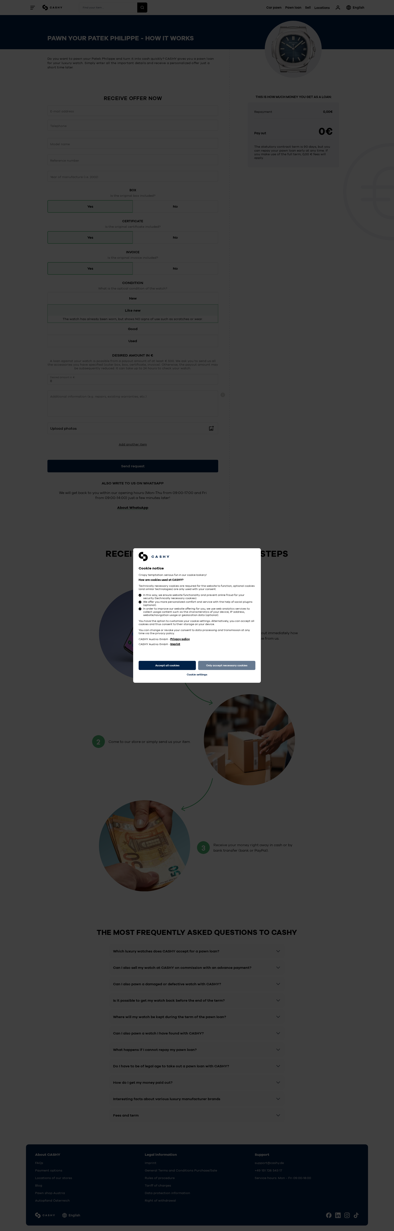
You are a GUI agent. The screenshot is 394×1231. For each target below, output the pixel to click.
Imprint (175, 644)
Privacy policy (180, 639)
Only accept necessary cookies (226, 665)
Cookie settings (197, 674)
